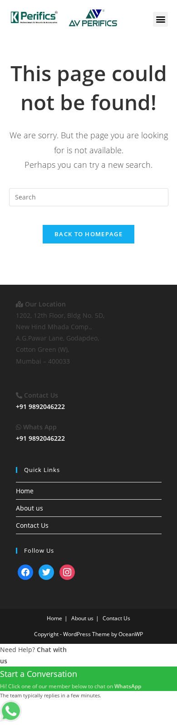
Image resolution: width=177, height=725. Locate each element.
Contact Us (32, 525)
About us (29, 508)
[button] (160, 19)
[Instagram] (67, 571)
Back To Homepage (88, 234)
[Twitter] (46, 571)
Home (25, 491)
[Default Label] (25, 571)
